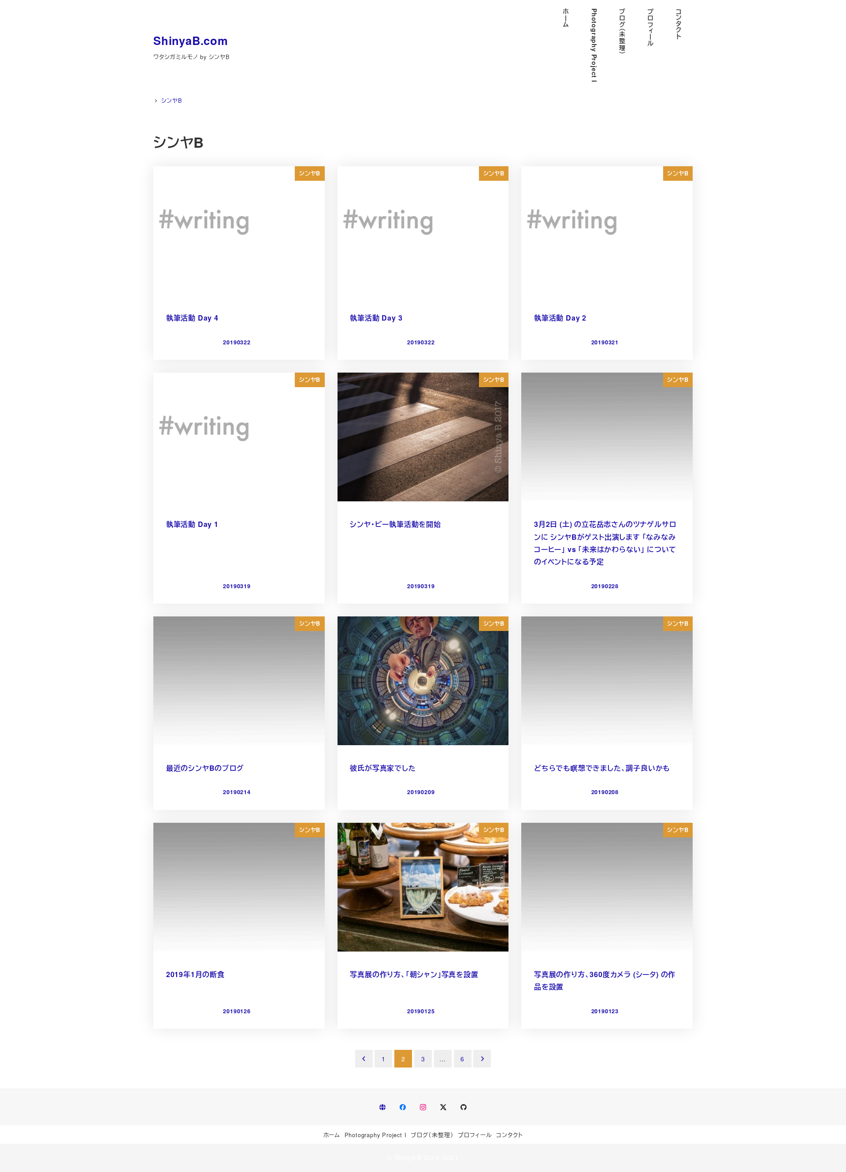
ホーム (331, 1135)
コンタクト (509, 1135)
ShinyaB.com (190, 40)
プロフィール (475, 1135)
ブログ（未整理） (432, 1135)
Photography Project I (376, 1135)
